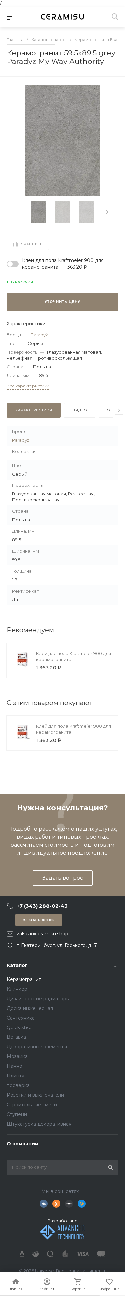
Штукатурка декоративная (39, 1124)
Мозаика (17, 1056)
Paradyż (39, 334)
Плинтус (17, 1076)
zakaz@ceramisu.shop (42, 934)
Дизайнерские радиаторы (38, 999)
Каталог (17, 965)
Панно (14, 1066)
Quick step (19, 1027)
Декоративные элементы (37, 1047)
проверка (18, 1085)
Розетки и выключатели (35, 1095)
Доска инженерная (30, 1008)
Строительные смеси (32, 1105)
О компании (22, 1144)
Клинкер (17, 989)
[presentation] (107, 212)
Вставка (16, 1037)
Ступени (17, 1114)
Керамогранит (24, 979)
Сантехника (21, 1018)
